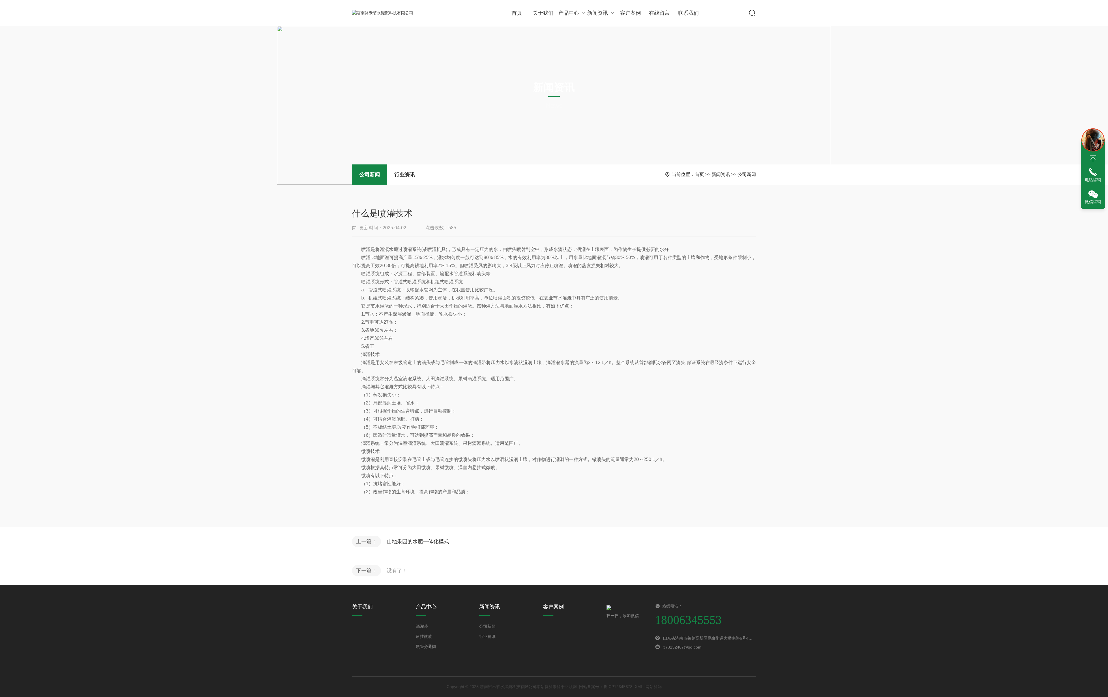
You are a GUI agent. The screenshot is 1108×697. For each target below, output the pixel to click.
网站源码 (653, 686)
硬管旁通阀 (426, 646)
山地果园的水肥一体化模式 (418, 541)
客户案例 (630, 13)
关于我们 (543, 13)
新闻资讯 (597, 13)
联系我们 (688, 13)
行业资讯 (404, 174)
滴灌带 (422, 626)
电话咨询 (1093, 179)
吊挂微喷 (424, 636)
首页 (517, 13)
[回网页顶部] (1093, 158)
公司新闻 (369, 174)
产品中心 (568, 13)
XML (639, 686)
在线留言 (659, 13)
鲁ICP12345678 (617, 686)
